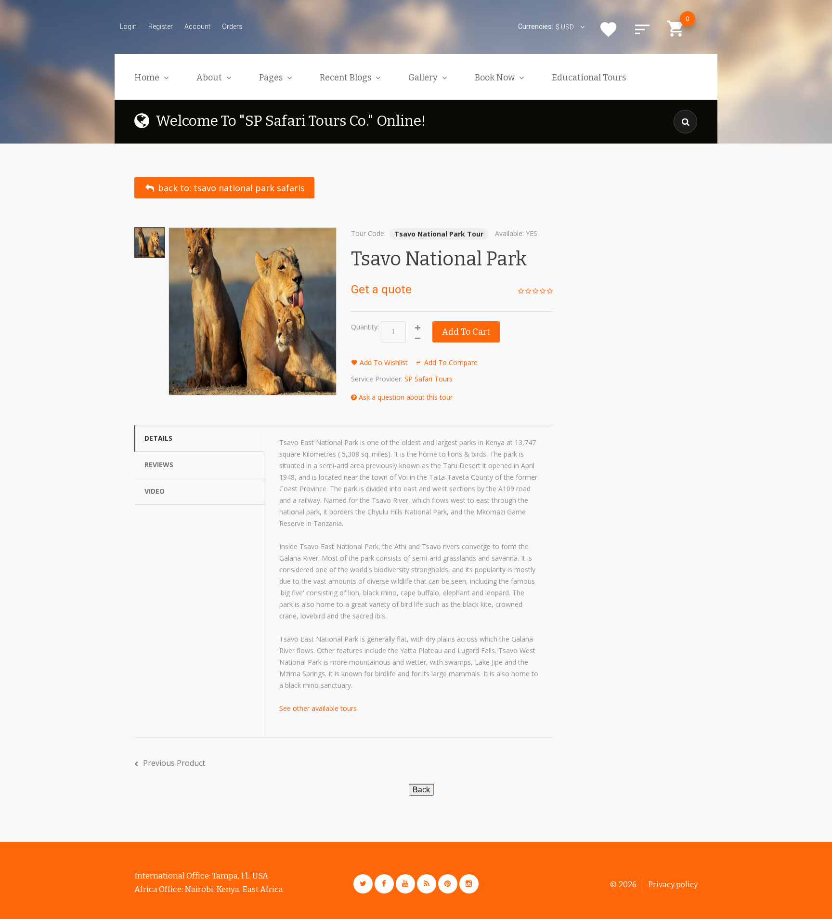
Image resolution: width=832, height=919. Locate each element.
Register (160, 26)
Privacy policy (673, 884)
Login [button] (128, 26)
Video (154, 491)
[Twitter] (363, 883)
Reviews (158, 464)
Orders (232, 26)
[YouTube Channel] (405, 883)
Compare (642, 29)
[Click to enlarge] (252, 311)
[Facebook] (384, 883)
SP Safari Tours (428, 378)
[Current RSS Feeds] (426, 883)
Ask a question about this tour (405, 397)
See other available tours (318, 708)
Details (158, 438)
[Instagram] (469, 883)
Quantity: (365, 326)
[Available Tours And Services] (421, 789)
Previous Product (174, 763)
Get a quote (381, 289)
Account (197, 26)
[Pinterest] (447, 883)
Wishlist (608, 29)
